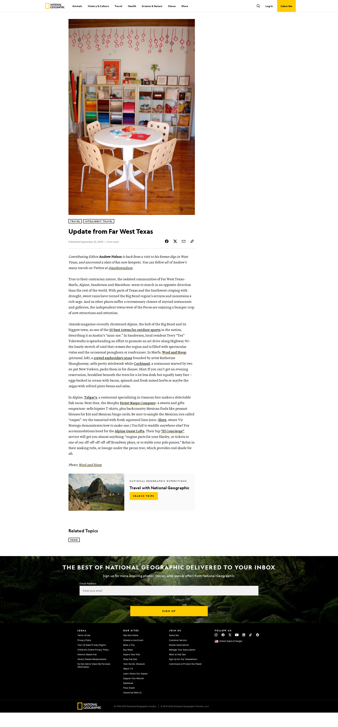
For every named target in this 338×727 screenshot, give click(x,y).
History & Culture (98, 6)
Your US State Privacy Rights (91, 644)
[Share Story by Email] (183, 241)
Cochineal (142, 363)
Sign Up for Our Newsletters (183, 659)
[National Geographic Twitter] (230, 635)
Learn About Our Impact (135, 673)
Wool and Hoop (174, 352)
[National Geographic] (55, 6)
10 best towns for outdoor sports (135, 330)
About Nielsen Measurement (92, 659)
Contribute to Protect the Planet (185, 663)
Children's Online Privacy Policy (93, 649)
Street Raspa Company (138, 403)
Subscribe (174, 635)
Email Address (88, 583)
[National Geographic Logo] (89, 708)
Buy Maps (128, 649)
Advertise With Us (132, 692)
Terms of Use (83, 635)
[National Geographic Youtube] (237, 635)
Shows (172, 6)
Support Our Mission (133, 678)
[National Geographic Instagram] (216, 635)
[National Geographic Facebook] (223, 635)
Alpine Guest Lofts (129, 431)
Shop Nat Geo (130, 659)
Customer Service (178, 640)
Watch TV (128, 668)
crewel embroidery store (113, 358)
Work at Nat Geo (177, 654)
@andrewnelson (120, 268)
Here (162, 420)
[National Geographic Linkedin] (244, 635)
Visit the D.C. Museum (134, 663)
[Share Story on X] (175, 241)
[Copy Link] (192, 241)
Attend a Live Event (133, 640)
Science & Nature (152, 6)
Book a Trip (128, 644)
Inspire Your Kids (131, 654)
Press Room (129, 687)
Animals (77, 6)
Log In (269, 6)
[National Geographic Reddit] (257, 635)
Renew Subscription (179, 644)
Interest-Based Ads (87, 654)
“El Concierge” (172, 431)
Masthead (128, 683)
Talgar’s (90, 397)
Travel (118, 6)
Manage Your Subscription (182, 649)
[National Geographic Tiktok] (250, 635)
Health (132, 6)
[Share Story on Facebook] (167, 241)
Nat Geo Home (130, 635)
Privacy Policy (84, 640)
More (184, 6)
